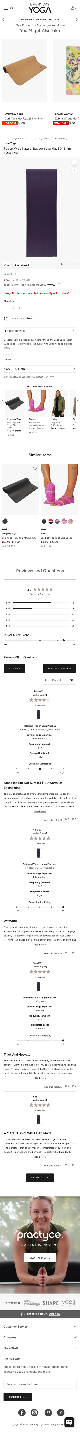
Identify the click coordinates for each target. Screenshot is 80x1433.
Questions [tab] (30, 658)
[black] (5, 521)
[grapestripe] (57, 521)
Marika (54, 419)
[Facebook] (22, 1412)
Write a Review (62, 670)
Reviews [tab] (11, 658)
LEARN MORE (40, 1257)
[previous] (3, 19)
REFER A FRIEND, (43, 1314)
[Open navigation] (6, 8)
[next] (76, 19)
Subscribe (18, 1397)
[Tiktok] (60, 1412)
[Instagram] (35, 1412)
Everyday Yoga (14, 419)
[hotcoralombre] (70, 521)
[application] (69, 1422)
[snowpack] (44, 521)
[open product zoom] (74, 170)
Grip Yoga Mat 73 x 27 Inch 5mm (13, 425)
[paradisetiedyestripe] (64, 521)
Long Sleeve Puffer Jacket (57, 423)
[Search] (11, 8)
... (31, 138)
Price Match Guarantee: (40, 19)
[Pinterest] (48, 1412)
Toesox (32, 419)
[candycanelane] (50, 521)
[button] (10, 274)
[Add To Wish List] (74, 163)
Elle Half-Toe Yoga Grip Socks (36, 423)
